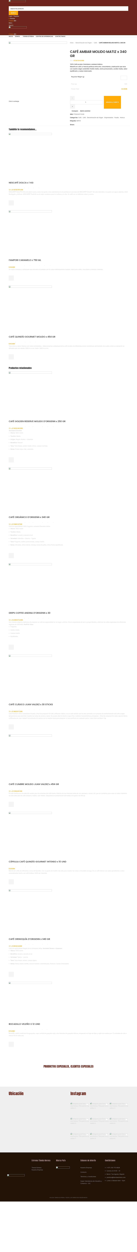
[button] (80, 1109)
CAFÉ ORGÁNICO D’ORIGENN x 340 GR (29, 517)
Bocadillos (29, 1029)
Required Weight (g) (77, 77)
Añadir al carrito (112, 102)
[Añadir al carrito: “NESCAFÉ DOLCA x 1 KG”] (11, 202)
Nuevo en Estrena (45, 187)
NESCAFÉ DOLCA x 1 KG (21, 182)
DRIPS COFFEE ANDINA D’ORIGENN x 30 (29, 612)
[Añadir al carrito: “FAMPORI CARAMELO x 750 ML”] (11, 278)
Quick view (11, 207)
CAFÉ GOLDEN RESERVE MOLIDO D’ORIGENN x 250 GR (37, 421)
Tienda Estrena (36, 1167)
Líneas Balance (41, 341)
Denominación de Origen (84, 43)
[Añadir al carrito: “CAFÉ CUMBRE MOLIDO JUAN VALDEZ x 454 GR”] (11, 804)
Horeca (122, 117)
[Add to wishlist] (11, 197)
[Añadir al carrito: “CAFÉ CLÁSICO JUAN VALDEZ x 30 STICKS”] (11, 726)
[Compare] (11, 178)
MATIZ (79, 121)
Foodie (116, 117)
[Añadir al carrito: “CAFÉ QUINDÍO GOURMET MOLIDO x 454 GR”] (11, 356)
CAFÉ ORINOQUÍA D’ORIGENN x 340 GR (29, 939)
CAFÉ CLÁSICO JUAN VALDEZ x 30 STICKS (31, 704)
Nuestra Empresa (37, 1170)
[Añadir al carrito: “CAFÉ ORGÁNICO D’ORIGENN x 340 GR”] (11, 555)
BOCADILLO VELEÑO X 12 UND (24, 1024)
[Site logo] (17, 3)
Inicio (71, 43)
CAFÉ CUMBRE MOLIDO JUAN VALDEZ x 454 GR (34, 784)
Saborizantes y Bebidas (16, 187)
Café (95, 43)
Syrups (27, 265)
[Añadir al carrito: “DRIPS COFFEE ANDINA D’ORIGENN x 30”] (11, 647)
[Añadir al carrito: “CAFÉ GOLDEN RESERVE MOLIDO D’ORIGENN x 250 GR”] (11, 459)
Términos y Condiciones (88, 1176)
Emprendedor (108, 117)
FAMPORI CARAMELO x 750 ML (25, 260)
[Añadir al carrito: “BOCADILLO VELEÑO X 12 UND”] (11, 1044)
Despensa (12, 341)
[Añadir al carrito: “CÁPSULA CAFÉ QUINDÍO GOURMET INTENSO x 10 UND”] (11, 881)
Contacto (83, 1172)
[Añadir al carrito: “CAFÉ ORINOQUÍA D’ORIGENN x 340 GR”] (11, 974)
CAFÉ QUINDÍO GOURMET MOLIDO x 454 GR (32, 336)
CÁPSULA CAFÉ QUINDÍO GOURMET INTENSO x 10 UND (37, 861)
